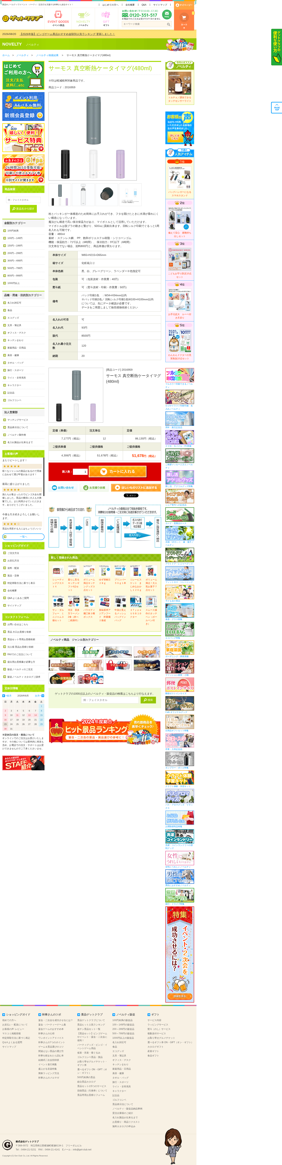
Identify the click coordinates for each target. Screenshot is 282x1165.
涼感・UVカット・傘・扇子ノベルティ (179, 543)
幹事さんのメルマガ (48, 1077)
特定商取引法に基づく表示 (21, 583)
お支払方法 (13, 560)
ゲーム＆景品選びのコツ (51, 1046)
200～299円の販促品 (123, 1029)
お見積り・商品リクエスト (126, 1122)
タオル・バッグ (15, 362)
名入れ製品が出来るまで (20, 442)
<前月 (9, 695)
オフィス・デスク (16, 332)
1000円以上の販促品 (123, 1038)
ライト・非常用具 (16, 377)
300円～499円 (14, 260)
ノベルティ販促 (125, 1014)
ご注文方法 (13, 553)
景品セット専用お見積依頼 (21, 639)
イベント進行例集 (47, 1064)
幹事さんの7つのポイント (51, 1042)
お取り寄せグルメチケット (161, 1038)
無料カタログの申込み (123, 1126)
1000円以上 (13, 283)
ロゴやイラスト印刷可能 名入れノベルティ (179, 407)
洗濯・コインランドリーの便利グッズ (179, 846)
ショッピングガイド (18, 1014)
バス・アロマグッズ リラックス (179, 806)
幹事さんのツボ (51, 1014)
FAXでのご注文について (19, 654)
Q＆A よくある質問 (12, 1042)
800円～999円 (14, 275)
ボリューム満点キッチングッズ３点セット (89, 584)
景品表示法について (17, 427)
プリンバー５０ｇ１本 (120, 581)
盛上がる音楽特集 (47, 1069)
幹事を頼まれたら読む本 (51, 1055)
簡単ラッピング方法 (48, 1073)
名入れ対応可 (14, 302)
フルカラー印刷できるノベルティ (179, 385)
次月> (38, 695)
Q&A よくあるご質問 (18, 598)
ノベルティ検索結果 (47, 55)
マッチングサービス (17, 420)
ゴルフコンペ (14, 400)
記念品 (10, 392)
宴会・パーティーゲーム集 (52, 1024)
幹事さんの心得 (46, 1033)
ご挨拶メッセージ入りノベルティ (179, 466)
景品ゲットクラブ (92, 1014)
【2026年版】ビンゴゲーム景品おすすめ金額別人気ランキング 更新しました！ (67, 34)
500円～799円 (14, 268)
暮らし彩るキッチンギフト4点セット (73, 584)
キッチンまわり (15, 340)
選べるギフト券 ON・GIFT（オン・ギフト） (170, 1042)
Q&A (144, 4)
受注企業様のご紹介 (122, 1113)
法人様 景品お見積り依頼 (20, 647)
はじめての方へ (110, 4)
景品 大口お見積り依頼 (19, 632)
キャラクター (14, 385)
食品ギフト (153, 1055)
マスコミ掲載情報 (11, 1033)
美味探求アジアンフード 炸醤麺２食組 (104, 615)
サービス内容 (154, 1020)
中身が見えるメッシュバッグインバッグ (120, 615)
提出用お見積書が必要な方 (21, 662)
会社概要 (130, 4)
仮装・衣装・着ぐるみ (88, 1052)
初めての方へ (9, 1020)
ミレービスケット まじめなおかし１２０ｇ (136, 584)
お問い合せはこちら (17, 624)
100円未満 (12, 230)
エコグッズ (13, 317)
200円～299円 (14, 253)
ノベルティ (32, 44)
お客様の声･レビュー (13, 1029)
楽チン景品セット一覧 (88, 1029)
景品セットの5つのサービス (91, 1086)
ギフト (155, 1014)
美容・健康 (13, 355)
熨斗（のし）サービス (159, 1029)
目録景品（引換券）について (92, 1090)
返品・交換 (13, 575)
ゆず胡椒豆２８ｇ (104, 581)
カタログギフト (156, 1046)
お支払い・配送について (15, 1024)
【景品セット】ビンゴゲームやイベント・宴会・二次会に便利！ (92, 1037)
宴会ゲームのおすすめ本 (51, 1029)
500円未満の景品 (86, 1077)
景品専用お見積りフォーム (91, 1095)
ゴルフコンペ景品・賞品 (90, 1057)
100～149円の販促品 (123, 1024)
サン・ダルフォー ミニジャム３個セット (58, 615)
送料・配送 (13, 568)
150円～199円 (14, 245)
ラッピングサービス (158, 1024)
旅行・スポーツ (15, 370)
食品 (9, 310)
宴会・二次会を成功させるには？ (55, 1020)
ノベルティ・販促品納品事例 (127, 1108)
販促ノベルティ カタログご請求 (23, 677)
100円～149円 (14, 238)
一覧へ (23, 536)
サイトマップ (160, 4)
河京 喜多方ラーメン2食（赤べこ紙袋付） (73, 615)
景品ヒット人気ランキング (91, 1024)
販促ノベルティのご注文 (20, 669)
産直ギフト (153, 1051)
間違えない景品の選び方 (51, 1051)
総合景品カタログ (86, 1081)
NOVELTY (12, 44)
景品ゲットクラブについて (91, 1020)
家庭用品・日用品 (16, 347)
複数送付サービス (157, 1033)
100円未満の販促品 (122, 1020)
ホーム (6, 55)
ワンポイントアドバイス (51, 1038)
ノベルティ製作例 (16, 435)
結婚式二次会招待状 (48, 1060)
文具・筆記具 (14, 325)
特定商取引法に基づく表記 (16, 1038)
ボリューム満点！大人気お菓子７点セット (151, 584)
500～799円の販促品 (123, 1033)
